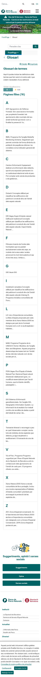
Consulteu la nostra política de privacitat (16, 664)
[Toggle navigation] (37, 11)
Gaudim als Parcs (9, 632)
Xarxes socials (21, 583)
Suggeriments (21, 567)
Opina (21, 576)
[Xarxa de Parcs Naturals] (16, 11)
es (37, 4)
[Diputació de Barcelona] (20, 600)
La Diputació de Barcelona (12, 615)
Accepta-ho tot (20, 668)
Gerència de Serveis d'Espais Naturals (15, 617)
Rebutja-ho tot (7, 672)
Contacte (6, 620)
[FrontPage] (4, 57)
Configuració (6, 668)
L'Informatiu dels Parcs (10, 630)
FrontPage (5, 37)
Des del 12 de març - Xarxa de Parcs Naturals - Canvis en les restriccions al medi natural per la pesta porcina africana (20, 19)
